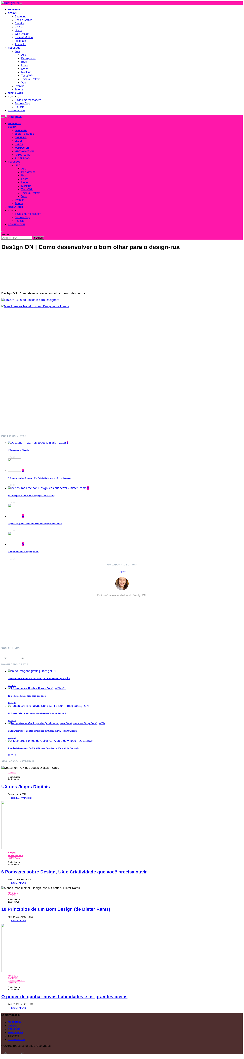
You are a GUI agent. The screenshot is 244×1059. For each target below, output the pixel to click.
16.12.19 (12, 720)
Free (17, 51)
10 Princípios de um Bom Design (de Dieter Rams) (31, 496)
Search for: (6, 234)
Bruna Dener (18, 883)
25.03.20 (12, 685)
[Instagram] (14, 656)
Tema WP (27, 75)
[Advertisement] (101, 371)
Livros (18, 30)
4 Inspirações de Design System (23, 552)
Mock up (26, 72)
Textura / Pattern (30, 79)
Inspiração (14, 858)
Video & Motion (24, 37)
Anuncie (19, 107)
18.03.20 (12, 703)
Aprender (20, 16)
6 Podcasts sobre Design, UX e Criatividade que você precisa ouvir (39, 478)
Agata (122, 571)
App (23, 54)
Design (12, 13)
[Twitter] (31, 656)
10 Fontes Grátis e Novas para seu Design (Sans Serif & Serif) (37, 713)
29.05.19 (12, 755)
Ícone (24, 68)
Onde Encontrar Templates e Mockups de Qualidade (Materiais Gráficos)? (42, 731)
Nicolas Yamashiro (21, 798)
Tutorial (19, 89)
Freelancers (15, 855)
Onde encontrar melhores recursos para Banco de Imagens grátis (39, 678)
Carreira (19, 23)
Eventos (19, 86)
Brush (24, 61)
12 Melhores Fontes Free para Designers (27, 696)
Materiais (14, 9)
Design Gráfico (23, 20)
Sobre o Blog (22, 103)
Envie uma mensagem (28, 100)
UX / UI (19, 27)
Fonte (24, 65)
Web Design (22, 33)
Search (38, 238)
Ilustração (20, 44)
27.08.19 (12, 738)
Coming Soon (16, 110)
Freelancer (15, 93)
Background (28, 58)
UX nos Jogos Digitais (18, 450)
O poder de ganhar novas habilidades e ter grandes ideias (35, 524)
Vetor (24, 82)
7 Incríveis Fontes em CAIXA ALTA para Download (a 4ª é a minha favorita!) (43, 748)
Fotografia (21, 40)
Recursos (14, 48)
